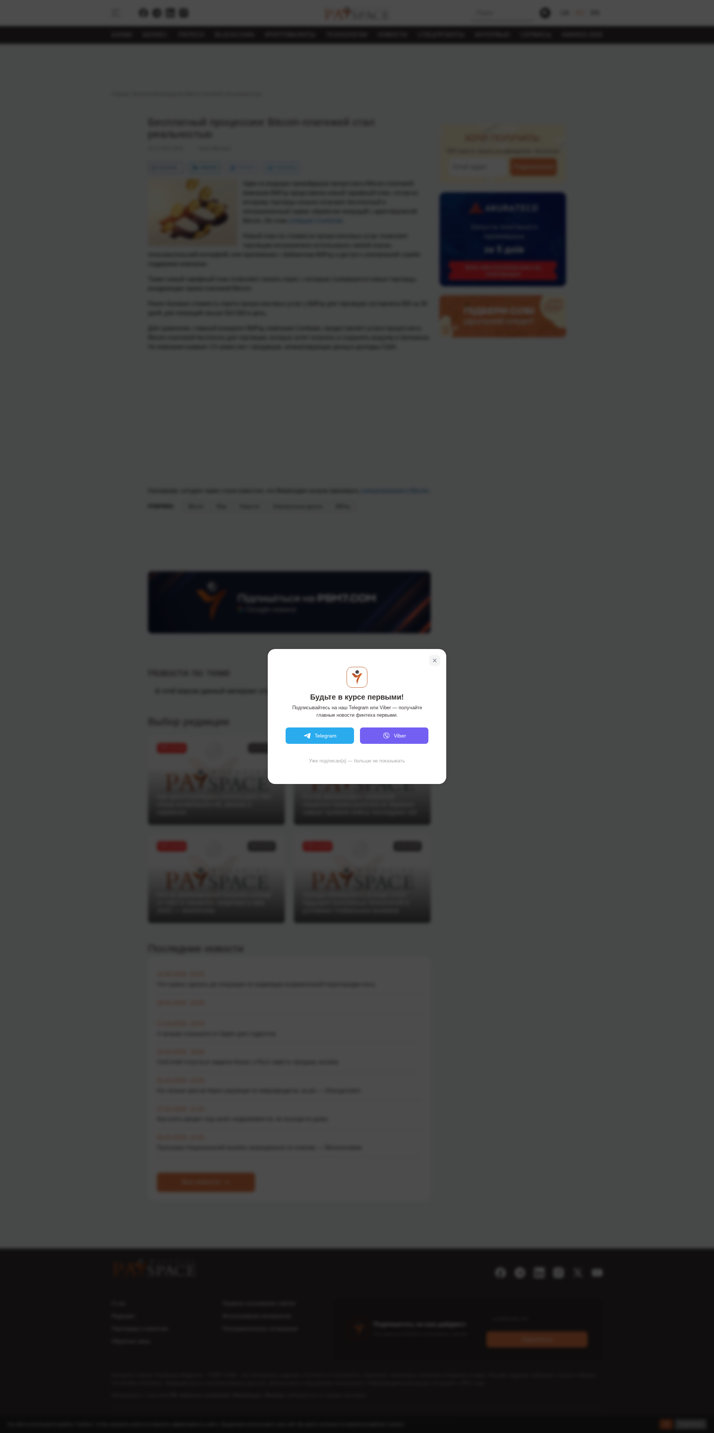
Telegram (326, 736)
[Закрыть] (434, 660)
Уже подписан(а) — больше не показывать (357, 761)
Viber (400, 736)
